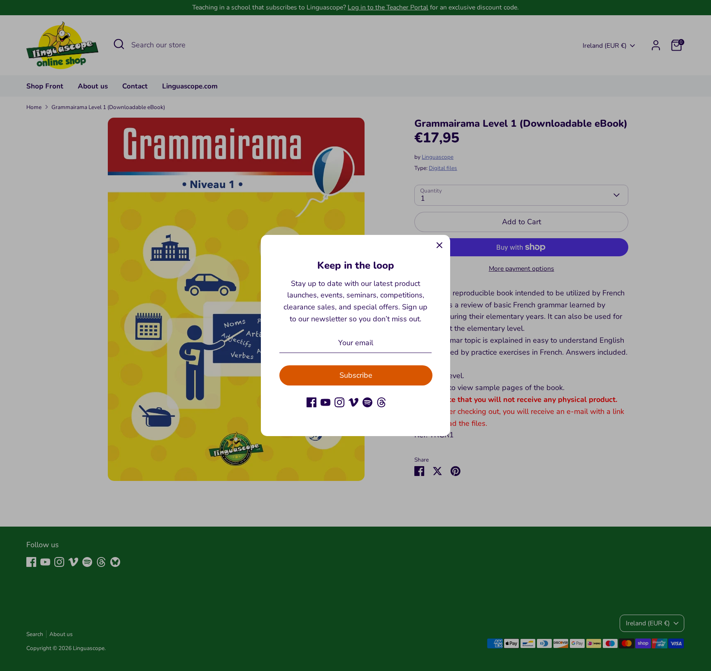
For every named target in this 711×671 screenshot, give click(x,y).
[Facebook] (311, 402)
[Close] (439, 246)
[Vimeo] (353, 402)
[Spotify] (367, 402)
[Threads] (381, 402)
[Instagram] (339, 402)
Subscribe (355, 375)
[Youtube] (325, 402)
